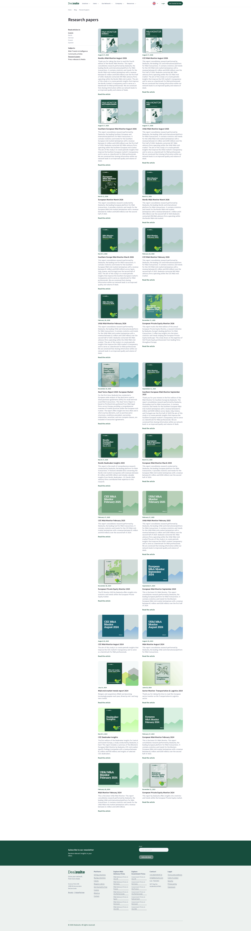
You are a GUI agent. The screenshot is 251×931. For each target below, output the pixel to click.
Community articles (75, 54)
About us (97, 893)
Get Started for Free (175, 3)
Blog (75, 10)
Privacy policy (172, 884)
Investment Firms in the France (138, 888)
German (71, 38)
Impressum (171, 887)
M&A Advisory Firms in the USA (120, 908)
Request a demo (99, 884)
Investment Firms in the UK (138, 878)
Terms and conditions (175, 875)
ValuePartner (80, 892)
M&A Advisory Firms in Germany (120, 883)
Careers (96, 890)
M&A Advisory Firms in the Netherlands (120, 893)
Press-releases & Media (76, 59)
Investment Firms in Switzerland (138, 898)
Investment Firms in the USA (138, 908)
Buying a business (100, 878)
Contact (96, 896)
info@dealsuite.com (156, 878)
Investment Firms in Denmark (138, 903)
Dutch (70, 35)
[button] (86, 3)
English (70, 33)
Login (163, 3)
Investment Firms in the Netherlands (138, 893)
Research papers (74, 57)
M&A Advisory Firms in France (120, 888)
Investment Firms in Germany (138, 883)
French (70, 40)
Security (170, 881)
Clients (96, 881)
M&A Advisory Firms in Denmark (120, 903)
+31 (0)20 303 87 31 (156, 875)
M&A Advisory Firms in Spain (120, 898)
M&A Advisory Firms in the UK (120, 878)
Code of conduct (173, 878)
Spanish (70, 43)
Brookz (70, 892)
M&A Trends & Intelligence (78, 51)
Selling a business (100, 875)
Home (70, 10)
